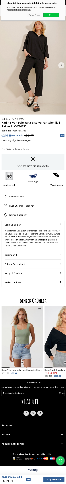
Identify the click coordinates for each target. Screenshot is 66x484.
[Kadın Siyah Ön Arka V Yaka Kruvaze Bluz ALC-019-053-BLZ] (22, 337)
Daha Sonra (34, 15)
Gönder (61, 393)
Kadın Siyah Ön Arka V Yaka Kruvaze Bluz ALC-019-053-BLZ (22, 370)
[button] (6, 367)
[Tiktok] (40, 413)
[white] (29, 402)
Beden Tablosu (13, 282)
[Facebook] (26, 413)
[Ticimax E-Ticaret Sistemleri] (33, 470)
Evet (51, 15)
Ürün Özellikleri (13, 224)
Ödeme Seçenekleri (15, 264)
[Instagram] (33, 413)
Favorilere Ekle (39, 309)
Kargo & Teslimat (14, 273)
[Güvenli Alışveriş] (38, 458)
